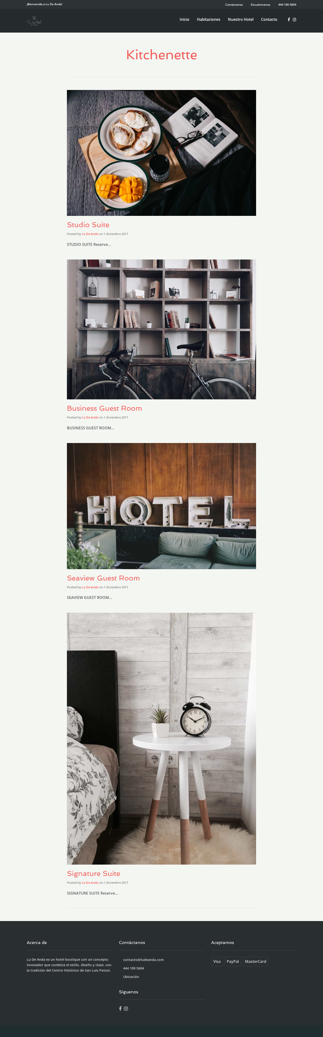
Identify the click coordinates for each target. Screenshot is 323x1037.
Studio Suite (88, 225)
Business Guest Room (104, 408)
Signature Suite (93, 873)
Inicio (184, 19)
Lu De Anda (90, 234)
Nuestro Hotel (240, 19)
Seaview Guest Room (103, 578)
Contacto (269, 19)
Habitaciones (208, 19)
